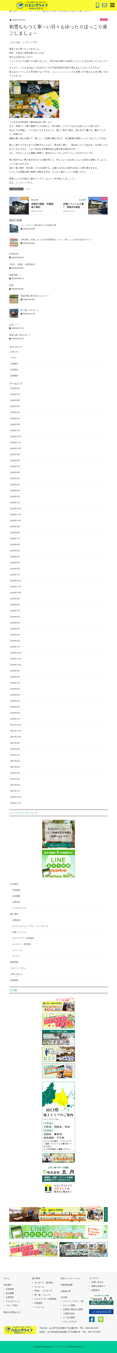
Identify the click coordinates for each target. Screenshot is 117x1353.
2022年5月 (15, 694)
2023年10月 (15, 592)
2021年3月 (15, 778)
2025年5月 (15, 478)
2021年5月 (15, 766)
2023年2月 (15, 640)
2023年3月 (15, 634)
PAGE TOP (111, 1309)
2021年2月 (15, 784)
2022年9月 (15, 670)
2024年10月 (15, 520)
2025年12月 (15, 436)
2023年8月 (15, 604)
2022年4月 (15, 700)
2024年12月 (15, 508)
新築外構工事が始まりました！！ (36, 295)
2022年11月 (15, 658)
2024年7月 (15, 538)
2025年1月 (15, 502)
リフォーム (17, 950)
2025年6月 (15, 472)
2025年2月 (15, 496)
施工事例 (14, 913)
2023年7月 (15, 610)
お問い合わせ (16, 974)
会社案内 (14, 883)
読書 (11, 285)
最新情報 (14, 962)
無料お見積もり (98, 1285)
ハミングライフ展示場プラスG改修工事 (38, 225)
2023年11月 (15, 586)
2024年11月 (15, 514)
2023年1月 (15, 646)
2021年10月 (15, 736)
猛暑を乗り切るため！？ (20, 334)
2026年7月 (15, 394)
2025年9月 (15, 454)
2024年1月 (15, 574)
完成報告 (14, 363)
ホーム (7, 1278)
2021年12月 (15, 724)
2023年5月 (15, 622)
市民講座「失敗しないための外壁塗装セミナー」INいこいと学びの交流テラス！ (57, 239)
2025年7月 (15, 466)
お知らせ (14, 351)
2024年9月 (15, 526)
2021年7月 (15, 754)
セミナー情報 (69, 1305)
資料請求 (95, 1290)
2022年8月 (15, 676)
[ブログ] (98, 203)
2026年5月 (15, 406)
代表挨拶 (16, 889)
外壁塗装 (16, 920)
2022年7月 (15, 682)
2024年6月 (15, 544)
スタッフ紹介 (12, 1305)
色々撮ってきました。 (31, 310)
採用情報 (14, 980)
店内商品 (14, 369)
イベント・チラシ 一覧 (73, 1301)
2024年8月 (15, 532)
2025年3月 (15, 490)
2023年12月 (15, 580)
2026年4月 (15, 412)
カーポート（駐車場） (22, 944)
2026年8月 (15, 388)
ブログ (103, 20)
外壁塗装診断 (67, 1284)
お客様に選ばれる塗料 (73, 1309)
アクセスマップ (19, 907)
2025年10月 (15, 448)
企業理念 (16, 901)
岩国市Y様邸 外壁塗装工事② (42, 205)
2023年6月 (15, 616)
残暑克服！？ (15, 274)
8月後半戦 (13, 253)
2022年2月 (15, 712)
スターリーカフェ (18, 968)
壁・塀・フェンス (42, 1294)
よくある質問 (69, 1317)
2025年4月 (15, 484)
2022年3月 (15, 706)
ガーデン (16, 956)
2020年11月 (15, 802)
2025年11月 (15, 442)
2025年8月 (15, 460)
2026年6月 (15, 400)
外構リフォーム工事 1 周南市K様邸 (74, 205)
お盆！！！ (14, 324)
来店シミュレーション (71, 1278)
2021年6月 (15, 760)
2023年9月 (15, 598)
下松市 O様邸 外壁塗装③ (22, 264)
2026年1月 (15, 430)
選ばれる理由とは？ (13, 1312)
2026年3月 (15, 418)
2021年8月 (15, 748)
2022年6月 (15, 688)
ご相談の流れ (69, 1313)
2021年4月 (15, 772)
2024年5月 (15, 550)
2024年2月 (15, 568)
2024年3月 (15, 562)
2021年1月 (15, 790)
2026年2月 (15, 424)
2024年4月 (15, 556)
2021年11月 (15, 730)
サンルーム (39, 1286)
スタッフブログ (70, 1321)
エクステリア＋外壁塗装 (23, 938)
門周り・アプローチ (43, 1290)
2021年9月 (15, 742)
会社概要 (16, 895)
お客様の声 (66, 1291)
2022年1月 (15, 718)
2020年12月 (15, 796)
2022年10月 (15, 664)
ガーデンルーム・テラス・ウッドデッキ (30, 926)
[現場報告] (19, 203)
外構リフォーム (19, 932)
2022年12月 (15, 652)
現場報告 (14, 375)
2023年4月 (15, 628)
